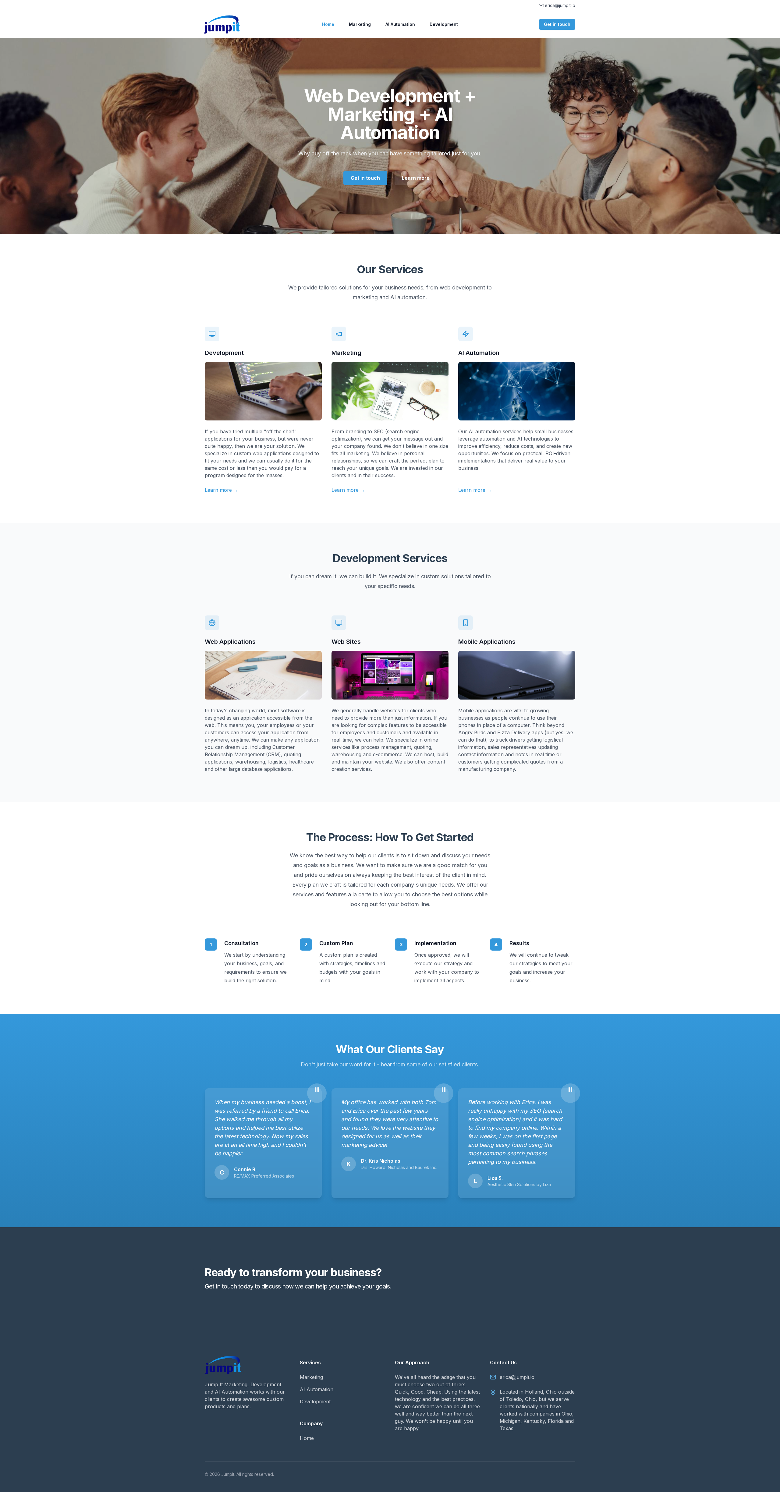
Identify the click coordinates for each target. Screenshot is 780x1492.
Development (444, 24)
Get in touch (557, 24)
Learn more (416, 178)
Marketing (360, 24)
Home (328, 24)
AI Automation (400, 24)
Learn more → (221, 490)
